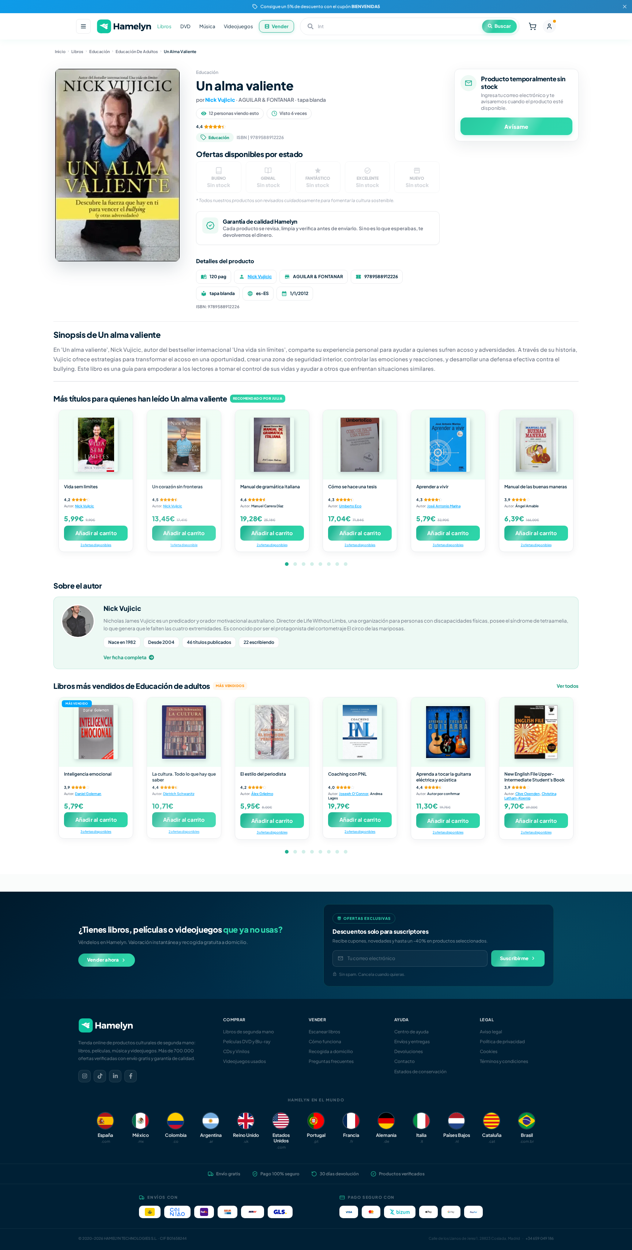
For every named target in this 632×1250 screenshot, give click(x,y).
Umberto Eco (350, 506)
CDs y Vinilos (236, 1051)
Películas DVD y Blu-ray (246, 1041)
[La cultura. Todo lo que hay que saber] (184, 732)
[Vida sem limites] (96, 445)
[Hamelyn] (124, 26)
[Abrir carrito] (532, 26)
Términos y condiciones (504, 1061)
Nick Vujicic (220, 99)
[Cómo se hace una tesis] (360, 445)
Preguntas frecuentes (331, 1061)
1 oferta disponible (184, 545)
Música (207, 26)
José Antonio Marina (443, 506)
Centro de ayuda (411, 1031)
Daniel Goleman (88, 793)
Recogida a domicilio (331, 1051)
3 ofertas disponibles (448, 545)
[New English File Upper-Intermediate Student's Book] (536, 732)
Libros (164, 26)
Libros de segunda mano (248, 1031)
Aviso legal (491, 1031)
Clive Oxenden (527, 793)
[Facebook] (130, 1076)
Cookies (488, 1051)
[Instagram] (84, 1076)
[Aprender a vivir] (448, 445)
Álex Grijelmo (262, 793)
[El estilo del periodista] (272, 732)
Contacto (404, 1061)
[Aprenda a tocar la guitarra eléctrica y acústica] (448, 732)
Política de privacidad (502, 1041)
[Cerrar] (625, 7)
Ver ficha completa (125, 657)
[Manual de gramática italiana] (272, 445)
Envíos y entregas (412, 1041)
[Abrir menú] (83, 26)
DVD (185, 26)
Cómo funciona (325, 1041)
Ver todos (568, 686)
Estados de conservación (420, 1071)
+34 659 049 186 (540, 1238)
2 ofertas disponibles (95, 545)
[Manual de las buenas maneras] (536, 445)
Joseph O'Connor (353, 793)
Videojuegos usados (244, 1061)
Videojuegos (238, 26)
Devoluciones (408, 1051)
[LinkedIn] (115, 1076)
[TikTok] (100, 1076)
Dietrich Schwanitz (178, 793)
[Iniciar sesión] (549, 26)
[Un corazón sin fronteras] (184, 445)
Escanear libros (324, 1031)
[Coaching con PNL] (360, 732)
